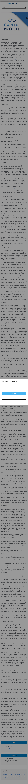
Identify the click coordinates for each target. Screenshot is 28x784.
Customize (14, 397)
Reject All (14, 402)
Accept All (14, 393)
